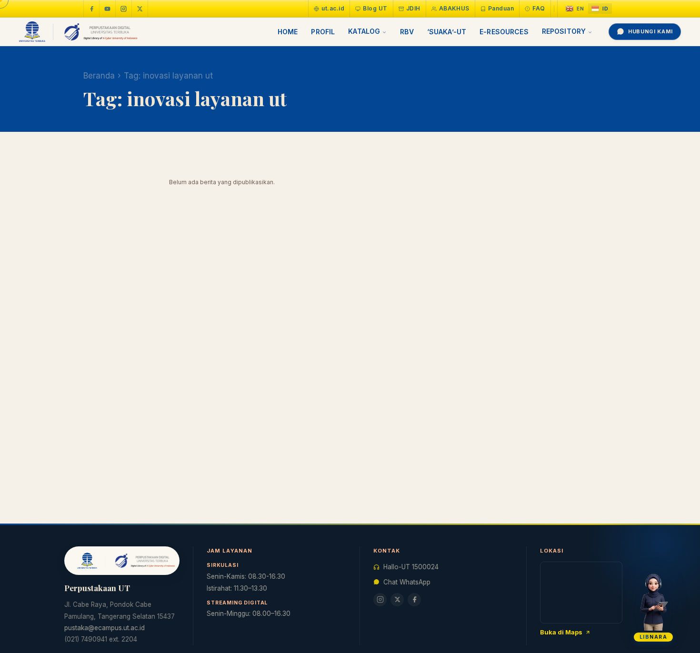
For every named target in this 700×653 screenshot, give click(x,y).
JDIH (413, 8)
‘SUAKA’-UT (446, 32)
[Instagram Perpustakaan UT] (124, 8)
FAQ (538, 8)
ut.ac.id (332, 8)
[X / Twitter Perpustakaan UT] (140, 8)
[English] (575, 8)
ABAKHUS (454, 8)
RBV (406, 32)
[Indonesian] (600, 8)
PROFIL (323, 32)
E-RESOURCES (504, 32)
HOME (288, 32)
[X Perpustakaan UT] (397, 599)
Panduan (501, 8)
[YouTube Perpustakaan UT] (108, 8)
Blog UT (375, 8)
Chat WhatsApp (406, 582)
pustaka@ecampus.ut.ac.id (104, 628)
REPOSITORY (564, 31)
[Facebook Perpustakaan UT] (91, 8)
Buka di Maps (561, 632)
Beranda (99, 75)
